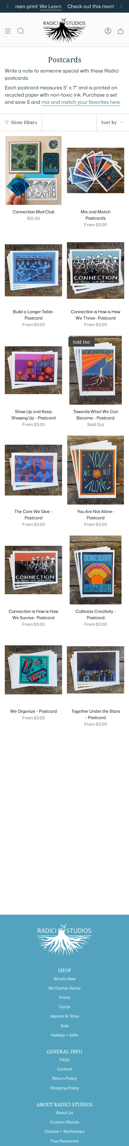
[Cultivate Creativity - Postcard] (95, 570)
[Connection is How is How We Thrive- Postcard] (95, 270)
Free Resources (64, 1141)
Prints (64, 997)
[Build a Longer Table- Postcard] (33, 270)
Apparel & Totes (64, 1016)
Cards (64, 1006)
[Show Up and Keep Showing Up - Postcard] (33, 370)
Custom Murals (64, 1122)
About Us (64, 1112)
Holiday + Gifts (64, 1035)
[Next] (121, 6)
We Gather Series (64, 988)
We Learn (34, 6)
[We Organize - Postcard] (33, 669)
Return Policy (64, 1078)
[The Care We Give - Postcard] (33, 470)
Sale (65, 1025)
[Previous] (7, 6)
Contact (64, 1069)
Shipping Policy (64, 1088)
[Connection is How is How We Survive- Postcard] (33, 570)
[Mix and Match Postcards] (95, 170)
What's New (64, 978)
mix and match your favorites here (80, 102)
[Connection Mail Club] (33, 170)
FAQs (64, 1059)
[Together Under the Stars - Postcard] (95, 669)
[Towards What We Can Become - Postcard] (95, 370)
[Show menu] (8, 31)
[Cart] (120, 31)
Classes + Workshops (64, 1131)
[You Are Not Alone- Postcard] (95, 470)
